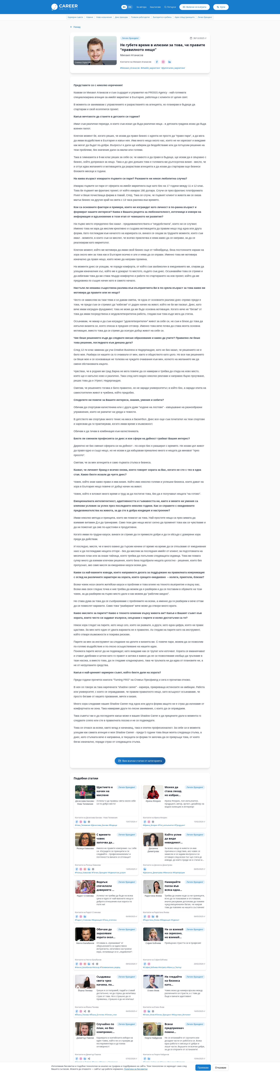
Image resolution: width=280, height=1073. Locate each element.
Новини (71, 17)
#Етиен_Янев (149, 1015)
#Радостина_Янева (151, 920)
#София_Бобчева (150, 967)
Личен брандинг (187, 17)
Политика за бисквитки (135, 1069)
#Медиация (165, 920)
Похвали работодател (122, 17)
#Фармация (97, 920)
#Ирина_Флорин (150, 825)
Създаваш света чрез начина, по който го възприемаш (106, 984)
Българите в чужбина (144, 17)
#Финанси (167, 873)
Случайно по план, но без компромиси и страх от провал (105, 1032)
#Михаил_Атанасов (130, 68)
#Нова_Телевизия (82, 825)
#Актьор (95, 967)
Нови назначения (86, 17)
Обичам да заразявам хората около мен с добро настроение (106, 937)
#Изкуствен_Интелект (181, 1015)
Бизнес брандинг (204, 17)
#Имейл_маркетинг (150, 68)
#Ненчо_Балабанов (83, 967)
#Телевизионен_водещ (110, 967)
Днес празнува (103, 17)
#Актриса (162, 967)
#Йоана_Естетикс (97, 1015)
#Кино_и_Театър (174, 967)
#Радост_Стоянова (83, 920)
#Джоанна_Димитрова (153, 873)
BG (124, 7)
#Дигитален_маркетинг (173, 68)
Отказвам (220, 1067)
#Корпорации (179, 873)
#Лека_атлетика (110, 920)
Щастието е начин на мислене (105, 791)
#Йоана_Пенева (82, 1015)
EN (129, 7)
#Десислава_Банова (99, 825)
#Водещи (113, 825)
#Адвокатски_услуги (117, 873)
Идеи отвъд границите (166, 17)
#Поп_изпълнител (166, 825)
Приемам (203, 1067)
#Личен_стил (111, 1015)
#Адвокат (175, 920)
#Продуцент (179, 825)
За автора (141, 7)
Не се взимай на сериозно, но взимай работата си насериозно (174, 937)
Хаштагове (155, 7)
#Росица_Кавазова (83, 873)
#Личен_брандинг (100, 873)
